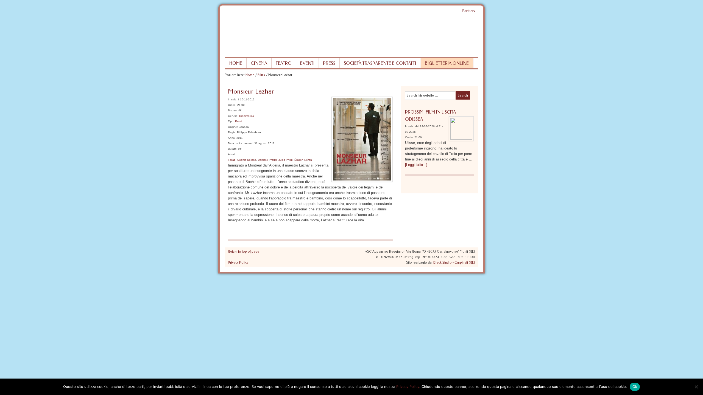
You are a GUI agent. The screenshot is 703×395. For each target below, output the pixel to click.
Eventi (307, 63)
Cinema (259, 63)
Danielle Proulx (267, 159)
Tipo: (231, 121)
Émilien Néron (303, 159)
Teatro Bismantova (351, 36)
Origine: (233, 126)
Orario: (232, 104)
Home (235, 63)
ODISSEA (414, 119)
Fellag (232, 159)
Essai (238, 121)
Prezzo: (233, 110)
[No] (696, 387)
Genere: (233, 115)
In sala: (232, 99)
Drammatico (246, 115)
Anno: (232, 137)
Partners (468, 11)
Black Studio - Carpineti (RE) (454, 262)
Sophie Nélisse (246, 159)
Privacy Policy (238, 262)
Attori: (231, 154)
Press (329, 63)
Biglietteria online (447, 63)
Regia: (232, 132)
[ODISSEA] (461, 130)
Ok (634, 386)
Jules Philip (285, 159)
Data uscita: (235, 143)
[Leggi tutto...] (416, 165)
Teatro (284, 63)
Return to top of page (243, 251)
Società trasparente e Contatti (380, 63)
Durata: (232, 148)
